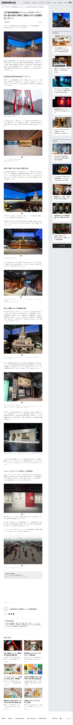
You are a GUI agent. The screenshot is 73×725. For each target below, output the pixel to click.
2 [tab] (24, 157)
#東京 (10, 602)
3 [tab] (25, 255)
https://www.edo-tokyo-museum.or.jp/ (19, 576)
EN (65, 2)
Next (40, 143)
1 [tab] (20, 255)
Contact (10, 718)
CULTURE (41, 2)
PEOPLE (34, 2)
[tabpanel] (23, 143)
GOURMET (48, 2)
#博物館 (6, 602)
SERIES (60, 2)
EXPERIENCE (26, 2)
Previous (6, 143)
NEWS (55, 2)
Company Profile (19, 718)
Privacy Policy (42, 718)
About (3, 718)
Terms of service (31, 718)
